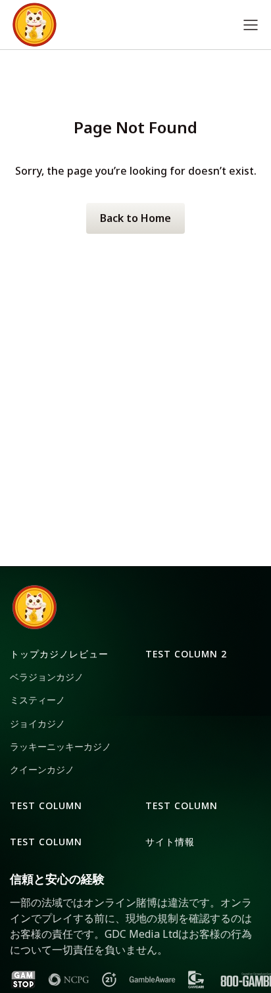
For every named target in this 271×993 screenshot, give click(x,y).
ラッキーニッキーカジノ (60, 746)
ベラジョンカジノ (47, 677)
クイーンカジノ (42, 769)
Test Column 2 (186, 654)
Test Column (46, 805)
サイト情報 (170, 841)
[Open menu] (250, 24)
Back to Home (135, 218)
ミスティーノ (37, 700)
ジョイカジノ (37, 723)
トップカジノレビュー (59, 654)
